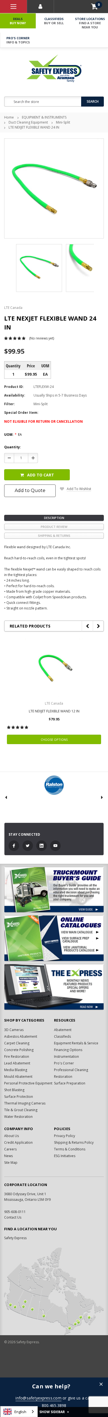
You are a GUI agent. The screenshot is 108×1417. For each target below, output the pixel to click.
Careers (10, 1149)
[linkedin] (41, 845)
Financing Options (68, 1049)
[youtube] (55, 845)
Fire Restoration (16, 1056)
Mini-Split (63, 122)
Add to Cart (40, 475)
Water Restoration (18, 1116)
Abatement (62, 1029)
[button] (101, 1384)
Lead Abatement (17, 1063)
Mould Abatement (18, 1076)
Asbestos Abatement (20, 1036)
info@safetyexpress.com (38, 1398)
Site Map (10, 1162)
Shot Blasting (14, 1090)
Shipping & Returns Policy (74, 1142)
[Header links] (13, 6)
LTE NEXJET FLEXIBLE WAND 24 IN (34, 127)
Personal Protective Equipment (28, 1083)
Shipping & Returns (54, 535)
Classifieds (54, 21)
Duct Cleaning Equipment (28, 122)
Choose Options (54, 739)
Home (9, 117)
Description (54, 518)
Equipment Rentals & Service (76, 1043)
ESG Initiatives (64, 1155)
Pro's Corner (18, 40)
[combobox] (19, 1411)
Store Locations (90, 23)
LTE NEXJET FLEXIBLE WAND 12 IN (54, 711)
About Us (11, 1135)
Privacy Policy (64, 1135)
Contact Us (12, 1217)
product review (54, 527)
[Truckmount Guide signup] (54, 890)
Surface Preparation (69, 1083)
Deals (18, 21)
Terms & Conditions (69, 1149)
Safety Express (15, 1238)
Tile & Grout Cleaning (20, 1110)
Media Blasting (15, 1069)
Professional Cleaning (71, 1069)
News (8, 1155)
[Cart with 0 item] (94, 6)
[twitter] (27, 845)
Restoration (63, 1076)
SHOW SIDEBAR (54, 1411)
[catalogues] (54, 938)
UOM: (13, 434)
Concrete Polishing (19, 1049)
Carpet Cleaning (16, 1043)
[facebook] (14, 845)
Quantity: (12, 447)
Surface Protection (18, 1096)
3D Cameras (14, 1029)
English (20, 1411)
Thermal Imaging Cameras (24, 1103)
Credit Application (18, 1142)
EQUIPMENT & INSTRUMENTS (44, 117)
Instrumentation (66, 1056)
